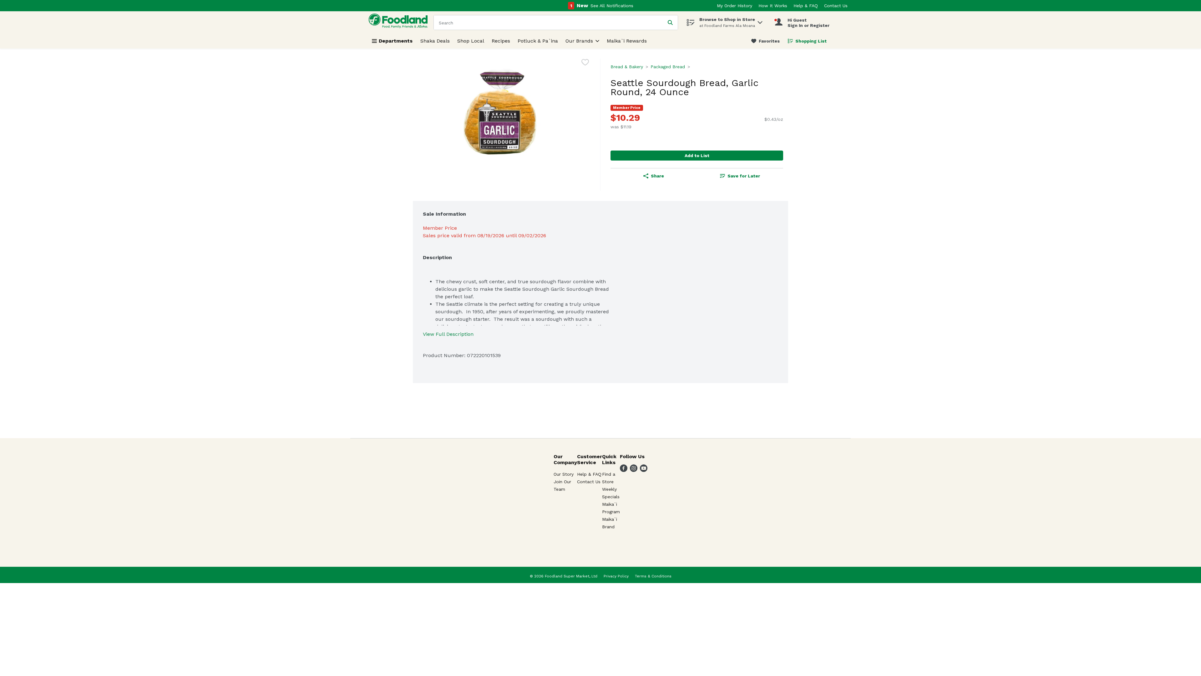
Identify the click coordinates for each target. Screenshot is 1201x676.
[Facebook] (623, 470)
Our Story (564, 474)
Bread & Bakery (627, 66)
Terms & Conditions (653, 576)
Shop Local (470, 41)
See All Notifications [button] (611, 5)
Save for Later (743, 175)
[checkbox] (585, 63)
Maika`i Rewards (627, 41)
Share (657, 175)
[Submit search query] (670, 23)
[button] (760, 21)
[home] (399, 22)
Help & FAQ (805, 5)
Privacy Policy (616, 576)
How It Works (772, 5)
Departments (396, 41)
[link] (765, 41)
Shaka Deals (435, 41)
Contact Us (836, 5)
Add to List (697, 155)
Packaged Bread (668, 66)
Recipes (501, 41)
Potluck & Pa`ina (538, 41)
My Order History (734, 5)
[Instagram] (633, 470)
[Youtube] (643, 470)
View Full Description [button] (448, 334)
